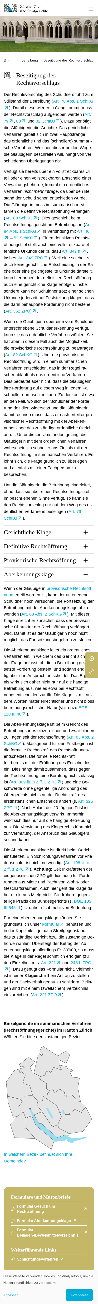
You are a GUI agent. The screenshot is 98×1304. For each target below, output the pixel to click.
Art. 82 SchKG (19, 354)
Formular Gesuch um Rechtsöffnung (36, 1209)
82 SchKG (45, 121)
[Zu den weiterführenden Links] (91, 671)
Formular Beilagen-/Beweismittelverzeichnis (47, 1232)
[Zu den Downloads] (91, 658)
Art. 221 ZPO (44, 994)
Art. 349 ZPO (30, 258)
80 (18, 121)
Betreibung (29, 60)
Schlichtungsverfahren (37, 1259)
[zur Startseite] (28, 8)
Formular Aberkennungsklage (44, 1221)
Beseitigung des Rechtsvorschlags (69, 60)
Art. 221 (48, 962)
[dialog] (49, 1287)
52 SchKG (23, 238)
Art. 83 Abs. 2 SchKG (41, 614)
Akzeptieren (79, 1295)
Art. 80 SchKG (19, 218)
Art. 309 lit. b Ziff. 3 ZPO (34, 782)
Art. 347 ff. (72, 251)
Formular (50, 924)
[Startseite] (5, 60)
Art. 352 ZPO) (18, 311)
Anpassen (10, 1295)
